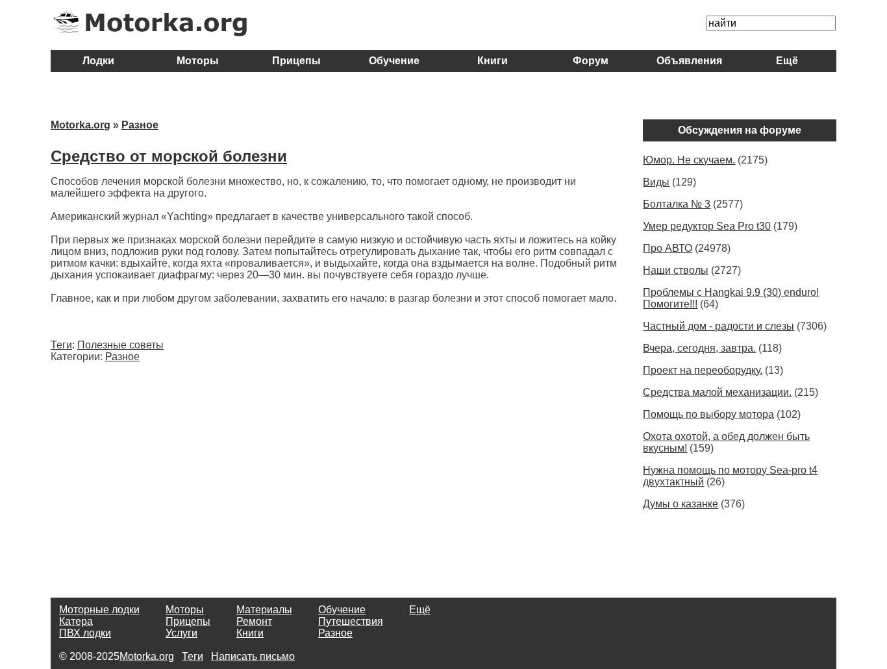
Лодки (99, 60)
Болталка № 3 (676, 204)
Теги (61, 344)
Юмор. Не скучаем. (689, 159)
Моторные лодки (99, 609)
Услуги (181, 633)
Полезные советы (120, 344)
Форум (590, 60)
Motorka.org (80, 124)
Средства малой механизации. (717, 392)
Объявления (689, 60)
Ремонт (254, 621)
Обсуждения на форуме (739, 130)
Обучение (394, 60)
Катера (76, 621)
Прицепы (296, 60)
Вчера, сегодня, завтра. (699, 348)
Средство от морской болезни (169, 156)
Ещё (787, 60)
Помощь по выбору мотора (708, 414)
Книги (492, 60)
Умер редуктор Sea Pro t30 (707, 226)
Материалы (264, 609)
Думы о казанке (680, 503)
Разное (139, 124)
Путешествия (350, 621)
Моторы (198, 60)
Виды (656, 182)
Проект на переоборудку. (702, 370)
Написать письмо (253, 656)
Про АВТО (667, 248)
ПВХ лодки (85, 633)
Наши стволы (675, 270)
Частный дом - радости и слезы (718, 326)
